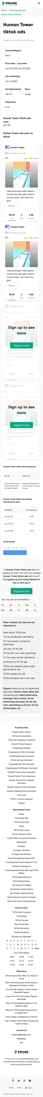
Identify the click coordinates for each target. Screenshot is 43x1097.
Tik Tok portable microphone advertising (16, 642)
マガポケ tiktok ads (21, 604)
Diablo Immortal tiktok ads (5, 604)
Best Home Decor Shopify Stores (21, 901)
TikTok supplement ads (14, 673)
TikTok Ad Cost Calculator (21, 760)
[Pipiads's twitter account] (19, 1080)
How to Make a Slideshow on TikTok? (21, 1016)
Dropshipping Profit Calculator (21, 764)
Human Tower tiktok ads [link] (11, 14)
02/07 (12, 956)
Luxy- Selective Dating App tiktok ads (38, 610)
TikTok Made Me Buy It (21, 877)
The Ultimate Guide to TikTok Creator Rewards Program (21, 991)
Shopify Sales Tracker (21, 732)
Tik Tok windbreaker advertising (18, 636)
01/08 (21, 964)
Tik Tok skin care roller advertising (19, 652)
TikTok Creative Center (21, 834)
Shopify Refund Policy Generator (21, 776)
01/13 (21, 960)
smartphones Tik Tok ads (15, 661)
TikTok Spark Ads (21, 822)
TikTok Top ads (21, 920)
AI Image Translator (21, 850)
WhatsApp (21, 1038)
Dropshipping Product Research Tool (21, 862)
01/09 (12, 964)
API (21, 1042)
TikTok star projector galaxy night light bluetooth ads (19, 668)
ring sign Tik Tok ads (13, 648)
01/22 (30, 956)
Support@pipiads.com (21, 1034)
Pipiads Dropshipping (21, 866)
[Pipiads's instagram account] (30, 1080)
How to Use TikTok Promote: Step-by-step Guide (22, 997)
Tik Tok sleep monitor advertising (19, 657)
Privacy (11, 1087)
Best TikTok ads (21, 924)
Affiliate (21, 803)
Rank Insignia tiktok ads (30, 604)
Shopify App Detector (22, 748)
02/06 (21, 956)
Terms (19, 1087)
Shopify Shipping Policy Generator (21, 791)
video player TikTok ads (14, 632)
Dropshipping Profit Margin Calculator (22, 768)
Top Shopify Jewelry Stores (21, 889)
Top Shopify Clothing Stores (21, 893)
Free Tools (21, 795)
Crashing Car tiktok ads (21, 610)
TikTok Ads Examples (21, 912)
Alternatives (21, 842)
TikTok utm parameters (21, 736)
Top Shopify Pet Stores (21, 885)
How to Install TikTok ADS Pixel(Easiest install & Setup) (21, 1022)
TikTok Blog (21, 916)
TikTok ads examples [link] (18, 10)
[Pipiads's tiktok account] (24, 1080)
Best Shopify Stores (21, 881)
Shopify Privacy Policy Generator (21, 772)
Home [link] (3, 10)
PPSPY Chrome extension (21, 799)
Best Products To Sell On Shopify (21, 897)
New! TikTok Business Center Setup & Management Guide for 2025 (21, 984)
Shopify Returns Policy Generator (21, 787)
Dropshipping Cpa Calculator (21, 756)
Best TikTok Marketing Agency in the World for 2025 (21, 1004)
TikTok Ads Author (21, 928)
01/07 (30, 964)
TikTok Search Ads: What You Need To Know (21, 977)
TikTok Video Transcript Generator (21, 838)
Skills (21, 826)
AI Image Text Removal (21, 854)
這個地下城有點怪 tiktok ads (13, 604)
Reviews (21, 846)
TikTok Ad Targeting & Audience (21, 740)
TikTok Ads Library (22, 830)
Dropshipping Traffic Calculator (21, 752)
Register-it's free (21, 345)
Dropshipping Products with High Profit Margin (21, 871)
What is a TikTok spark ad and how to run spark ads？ (21, 1011)
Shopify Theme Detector (21, 744)
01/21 (12, 960)
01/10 (30, 960)
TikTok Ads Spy (21, 818)
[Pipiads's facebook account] (13, 1080)
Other (35, 948)
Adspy (21, 814)
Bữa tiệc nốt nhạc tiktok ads (13, 610)
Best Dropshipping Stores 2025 (21, 858)
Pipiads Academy (21, 932)
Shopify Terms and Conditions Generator (21, 781)
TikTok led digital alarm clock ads (19, 678)
